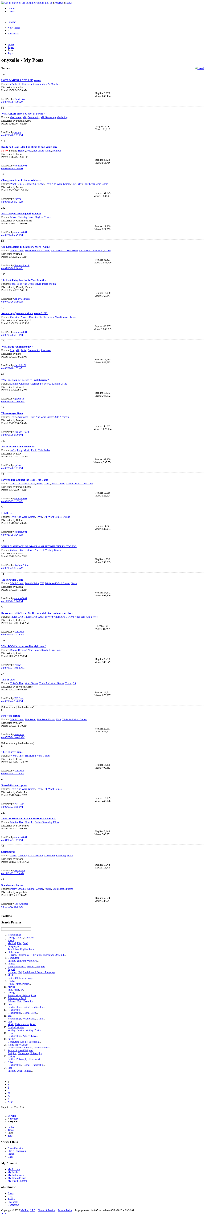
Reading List (47, 650)
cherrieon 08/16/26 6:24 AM (12, 200)
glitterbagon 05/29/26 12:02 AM (13, 400)
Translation (13, 949)
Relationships (14, 934)
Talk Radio (44, 450)
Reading (22, 650)
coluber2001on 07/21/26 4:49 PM (14, 233)
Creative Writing (24, 1030)
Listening (22, 217)
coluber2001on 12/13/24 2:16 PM (14, 600)
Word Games (17, 184)
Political (31, 966)
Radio (34, 450)
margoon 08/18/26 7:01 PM (12, 134)
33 (9, 1099)
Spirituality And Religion (20, 1050)
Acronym (64, 417)
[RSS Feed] (199, 68)
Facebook (34, 1041)
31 (9, 1093)
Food (13, 283)
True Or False (32, 583)
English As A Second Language (39, 972)
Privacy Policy (65, 1210)
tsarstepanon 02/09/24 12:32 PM (12, 772)
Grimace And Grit (34, 550)
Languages (13, 946)
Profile (11, 44)
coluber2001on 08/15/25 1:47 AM (14, 500)
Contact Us (13, 1204)
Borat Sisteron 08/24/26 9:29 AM (13, 100)
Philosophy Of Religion (30, 955)
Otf (57, 417)
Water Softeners (42, 1047)
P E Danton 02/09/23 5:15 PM (12, 805)
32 (9, 1096)
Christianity (23, 1053)
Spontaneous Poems (63, 888)
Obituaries (20, 978)
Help (10, 1033)
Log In (48, 2)
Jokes (29, 150)
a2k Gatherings (48, 117)
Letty (19, 450)
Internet (11, 960)
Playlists (39, 217)
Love (33, 995)
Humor (21, 150)
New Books (34, 650)
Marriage (28, 937)
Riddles (11, 981)
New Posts (13, 33)
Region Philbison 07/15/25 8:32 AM (15, 566)
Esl (20, 972)
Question (14, 317)
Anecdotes (46, 350)
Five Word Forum (46, 719)
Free (10, 1067)
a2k (12, 84)
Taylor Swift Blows (55, 616)
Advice (19, 937)
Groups (11, 11)
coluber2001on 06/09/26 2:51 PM (14, 333)
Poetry (13, 888)
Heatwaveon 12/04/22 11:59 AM (13, 872)
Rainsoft (28, 1047)
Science (12, 1001)
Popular (12, 22)
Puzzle (25, 983)
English (14, 383)
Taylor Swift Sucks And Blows (82, 616)
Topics (11, 47)
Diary (70, 855)
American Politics (17, 966)
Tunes (47, 217)
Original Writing (26, 888)
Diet (19, 943)
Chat (10, 1156)
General (58, 550)
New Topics (14, 27)
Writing (39, 888)
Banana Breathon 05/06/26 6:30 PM (15, 433)
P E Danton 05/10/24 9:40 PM (12, 699)
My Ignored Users (17, 1178)
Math (18, 983)
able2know (26, 84)
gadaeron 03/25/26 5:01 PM (12, 466)
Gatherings (62, 117)
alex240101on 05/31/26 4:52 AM (13, 367)
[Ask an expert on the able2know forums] (22, 2)
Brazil (33, 1024)
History (11, 1056)
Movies (14, 822)
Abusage (34, 383)
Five (58, 719)
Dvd (21, 822)
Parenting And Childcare (30, 855)
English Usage (59, 383)
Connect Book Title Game (79, 483)
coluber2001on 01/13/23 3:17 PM (14, 838)
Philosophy (13, 952)
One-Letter (76, 184)
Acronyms (22, 417)
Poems (48, 888)
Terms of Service (46, 1210)
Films (16, 989)
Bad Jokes (38, 150)
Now (31, 217)
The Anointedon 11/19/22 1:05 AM (14, 905)
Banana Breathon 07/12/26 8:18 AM (15, 267)
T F (42, 583)
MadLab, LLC (27, 1210)
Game (107, 250)
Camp (48, 150)
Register (58, 2)
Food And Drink (25, 283)
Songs (30, 978)
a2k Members (53, 84)
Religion (12, 955)
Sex (10, 1015)
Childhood (49, 855)
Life (12, 350)
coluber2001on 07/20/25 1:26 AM (14, 533)
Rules (10, 1193)
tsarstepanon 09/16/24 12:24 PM (12, 633)
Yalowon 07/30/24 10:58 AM (13, 666)
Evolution (28, 1001)
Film (27, 822)
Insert (45, 283)
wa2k (13, 450)
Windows (32, 960)
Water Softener (15, 1047)
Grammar (24, 383)
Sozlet (13, 855)
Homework (34, 1059)
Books (39, 483)
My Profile (13, 1172)
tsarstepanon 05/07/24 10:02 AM (13, 736)
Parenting (61, 855)
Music (13, 217)
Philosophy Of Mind (53, 955)
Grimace (14, 550)
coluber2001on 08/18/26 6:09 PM (14, 167)
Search (68, 2)
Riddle (11, 983)
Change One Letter (34, 184)
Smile (23, 350)
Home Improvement (18, 1044)
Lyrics (11, 978)
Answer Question (29, 317)
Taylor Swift (16, 616)
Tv (41, 317)
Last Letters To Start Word (64, 250)
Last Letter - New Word (91, 250)
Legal (19, 1070)
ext (10, 1102)
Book (58, 650)
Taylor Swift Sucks (34, 616)
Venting (49, 550)
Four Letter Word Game (96, 184)
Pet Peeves (45, 383)
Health (11, 940)
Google (24, 1041)
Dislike (66, 516)
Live (10, 1021)
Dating (11, 937)
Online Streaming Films (47, 822)
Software (21, 960)
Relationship (37, 1007)
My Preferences (16, 1175)
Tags (10, 53)
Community (39, 84)
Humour (56, 150)
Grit (22, 550)
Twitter (11, 1199)
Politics (11, 963)
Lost (17, 84)
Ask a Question (15, 1148)
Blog (10, 1196)
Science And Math (17, 998)
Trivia (38, 283)
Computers (13, 957)
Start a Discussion (17, 1151)
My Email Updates (17, 1180)
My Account (14, 1169)
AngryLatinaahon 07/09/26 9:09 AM (15, 300)
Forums (11, 8)
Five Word (30, 719)
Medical (12, 943)
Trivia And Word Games (57, 184)
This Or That (16, 683)
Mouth (52, 283)
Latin (31, 949)
